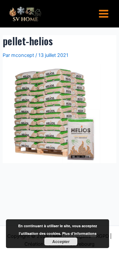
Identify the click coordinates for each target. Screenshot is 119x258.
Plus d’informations (79, 233)
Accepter (61, 241)
